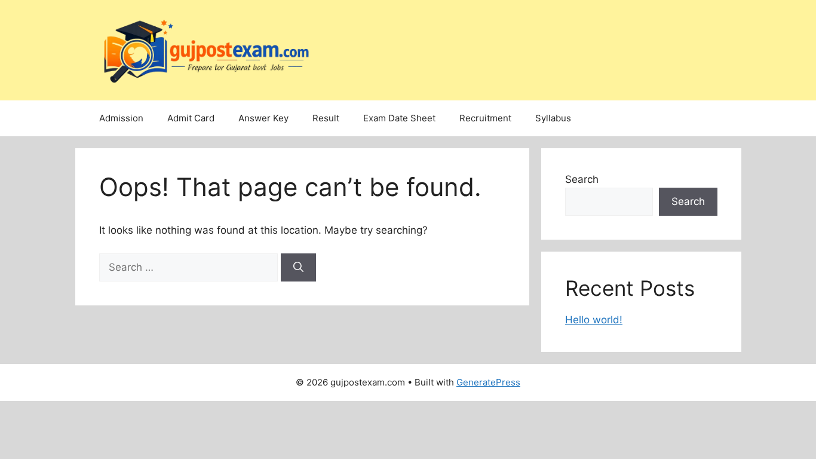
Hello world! (593, 320)
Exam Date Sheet (399, 118)
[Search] (298, 267)
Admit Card (190, 118)
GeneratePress (488, 382)
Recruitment (485, 118)
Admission (121, 118)
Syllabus (553, 118)
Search (582, 179)
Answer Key (263, 118)
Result (325, 118)
